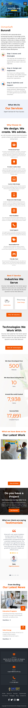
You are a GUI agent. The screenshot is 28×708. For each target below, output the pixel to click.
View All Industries (14, 314)
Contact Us (23, 695)
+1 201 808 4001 (14, 682)
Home (3, 693)
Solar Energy (7, 630)
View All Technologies (14, 347)
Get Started (14, 510)
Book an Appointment (14, 10)
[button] (25, 3)
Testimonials (22, 693)
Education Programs (10, 611)
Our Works (5, 695)
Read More (6, 620)
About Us (9, 693)
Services (15, 693)
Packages (12, 695)
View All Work (14, 483)
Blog (17, 695)
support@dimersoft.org (14, 671)
